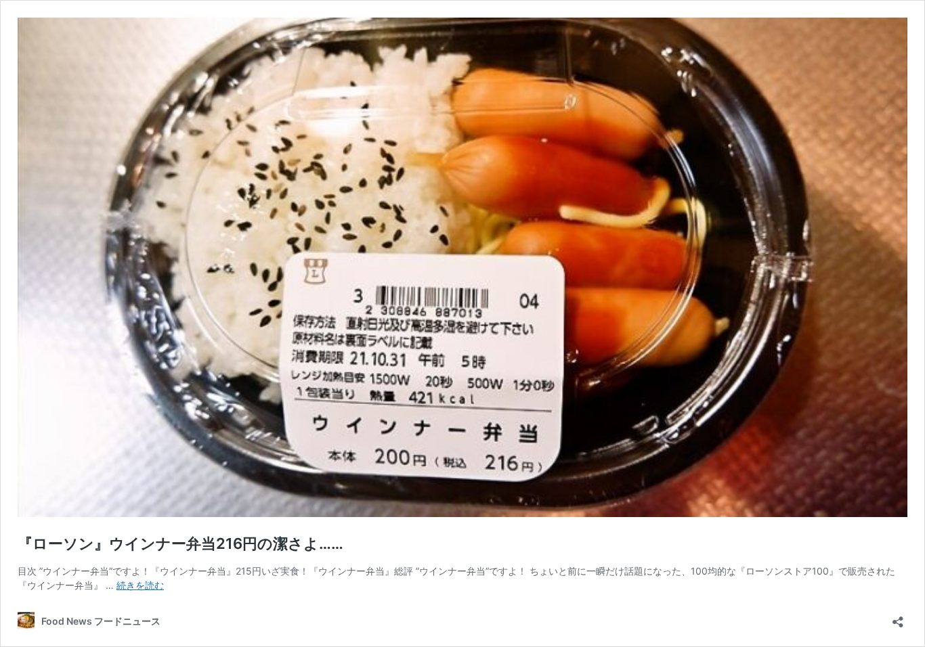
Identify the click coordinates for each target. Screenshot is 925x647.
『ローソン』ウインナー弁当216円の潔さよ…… (180, 543)
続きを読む (140, 585)
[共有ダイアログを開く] (897, 617)
